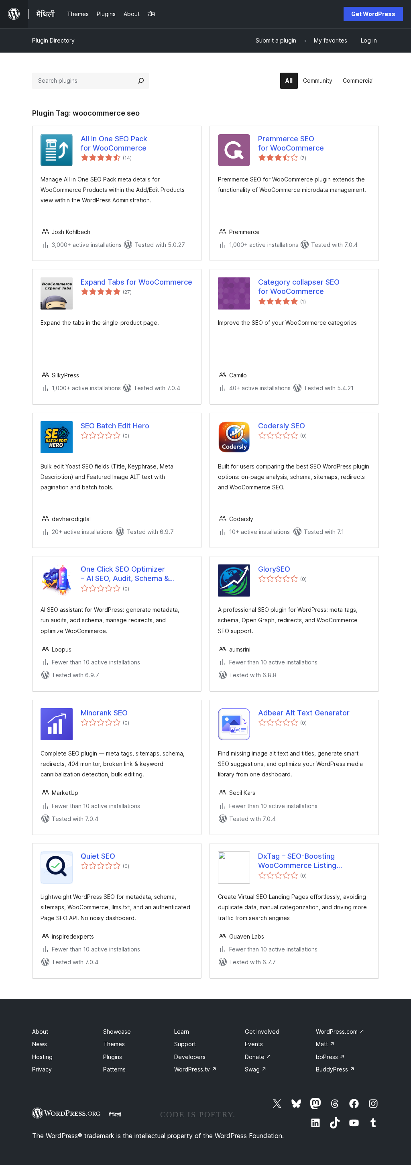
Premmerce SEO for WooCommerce (291, 143)
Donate (258, 1056)
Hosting (42, 1056)
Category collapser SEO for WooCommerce (299, 286)
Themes (114, 1044)
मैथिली (115, 1114)
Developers (190, 1056)
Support (185, 1044)
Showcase (117, 1031)
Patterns (114, 1069)
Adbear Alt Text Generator (304, 713)
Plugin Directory (53, 40)
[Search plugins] (141, 81)
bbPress (330, 1056)
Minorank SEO (104, 713)
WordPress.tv (195, 1069)
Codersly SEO (281, 426)
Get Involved (262, 1031)
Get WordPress (373, 13)
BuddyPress (335, 1069)
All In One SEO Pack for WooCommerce (114, 143)
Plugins (112, 1056)
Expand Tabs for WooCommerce (136, 282)
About (40, 1031)
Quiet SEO (98, 856)
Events (254, 1044)
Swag (256, 1069)
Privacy (42, 1069)
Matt (325, 1044)
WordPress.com (340, 1031)
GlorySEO (274, 569)
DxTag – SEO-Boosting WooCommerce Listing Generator (297, 861)
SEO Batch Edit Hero (115, 426)
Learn (181, 1031)
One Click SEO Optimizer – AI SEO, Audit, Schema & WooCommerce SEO (125, 574)
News (39, 1044)
